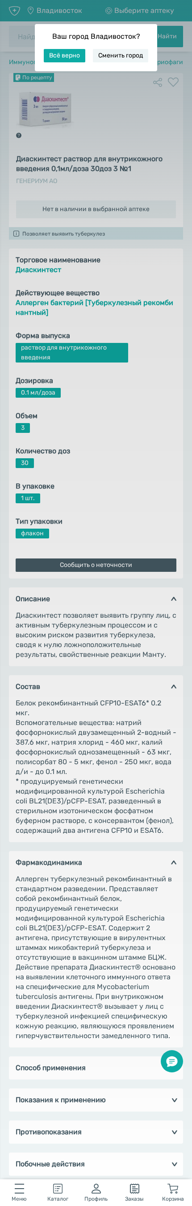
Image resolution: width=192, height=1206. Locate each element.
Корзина (173, 1199)
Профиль (96, 1199)
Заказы (134, 1199)
